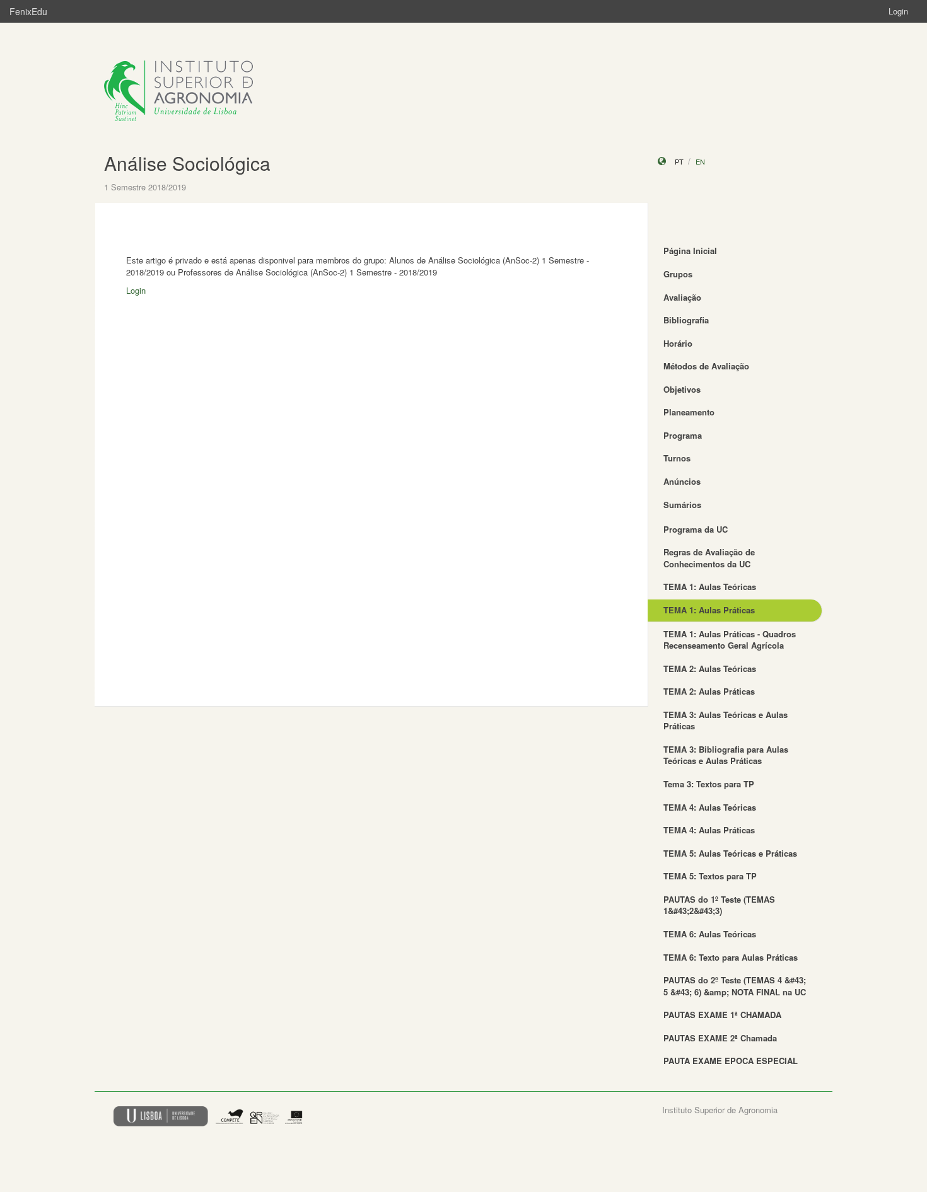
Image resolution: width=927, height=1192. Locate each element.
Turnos (677, 458)
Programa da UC (695, 529)
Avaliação (682, 297)
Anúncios (682, 481)
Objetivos (682, 389)
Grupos (677, 274)
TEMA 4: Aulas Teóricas (709, 807)
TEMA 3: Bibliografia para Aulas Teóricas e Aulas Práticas (725, 755)
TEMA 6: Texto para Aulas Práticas (730, 957)
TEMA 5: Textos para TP (710, 876)
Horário (677, 343)
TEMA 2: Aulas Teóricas (709, 668)
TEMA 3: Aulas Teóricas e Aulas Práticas (725, 720)
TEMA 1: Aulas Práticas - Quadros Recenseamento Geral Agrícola (729, 640)
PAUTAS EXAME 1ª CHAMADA (722, 1015)
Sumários (682, 505)
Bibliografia (686, 320)
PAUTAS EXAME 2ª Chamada (720, 1038)
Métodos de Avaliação (706, 366)
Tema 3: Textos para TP (708, 784)
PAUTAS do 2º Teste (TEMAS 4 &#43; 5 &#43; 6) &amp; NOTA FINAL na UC (734, 986)
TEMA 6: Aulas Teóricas (709, 934)
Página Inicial (690, 251)
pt (679, 161)
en (700, 161)
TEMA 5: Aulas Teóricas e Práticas (730, 853)
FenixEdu (28, 11)
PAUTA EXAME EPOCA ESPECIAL (730, 1061)
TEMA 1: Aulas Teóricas (709, 587)
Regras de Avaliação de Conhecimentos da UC (709, 558)
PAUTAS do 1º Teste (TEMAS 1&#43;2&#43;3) (719, 905)
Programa (682, 435)
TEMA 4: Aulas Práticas (709, 830)
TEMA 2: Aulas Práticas (709, 691)
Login (898, 11)
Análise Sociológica (187, 162)
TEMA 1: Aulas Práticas (709, 610)
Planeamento (688, 412)
